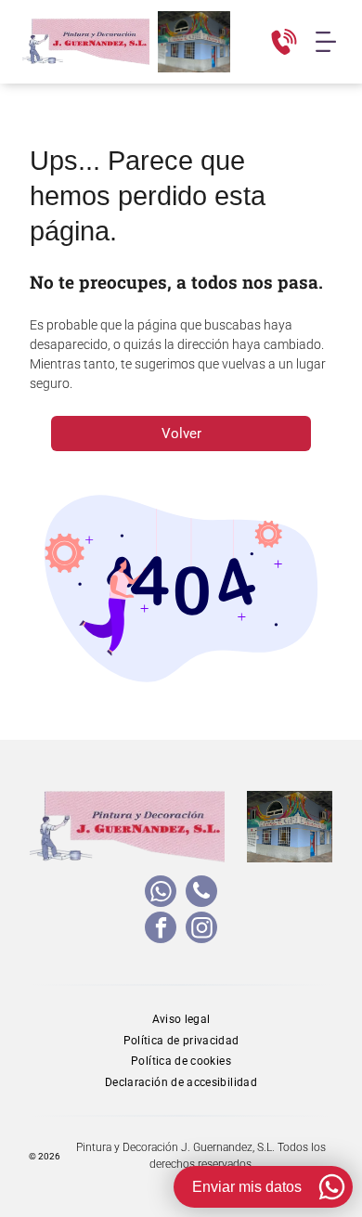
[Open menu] (326, 42)
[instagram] (201, 930)
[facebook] (160, 930)
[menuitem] (181, 1018)
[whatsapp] (160, 893)
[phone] (201, 893)
